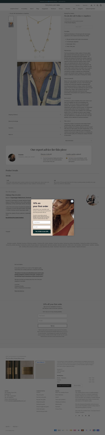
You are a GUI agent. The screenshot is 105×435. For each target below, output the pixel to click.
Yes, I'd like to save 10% (41, 231)
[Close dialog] (72, 201)
